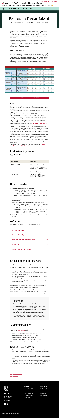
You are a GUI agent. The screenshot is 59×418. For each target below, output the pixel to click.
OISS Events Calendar (28, 397)
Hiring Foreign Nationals (16, 374)
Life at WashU (44, 1)
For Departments (36, 5)
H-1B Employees (43, 395)
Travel (23, 5)
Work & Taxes (29, 5)
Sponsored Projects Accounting (40, 123)
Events (55, 1)
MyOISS (50, 5)
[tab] (29, 230)
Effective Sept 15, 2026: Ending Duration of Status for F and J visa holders (20, 8)
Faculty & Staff (43, 388)
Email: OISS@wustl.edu (29, 391)
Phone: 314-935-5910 (28, 388)
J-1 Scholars (42, 397)
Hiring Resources (14, 376)
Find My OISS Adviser (28, 393)
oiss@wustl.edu (21, 330)
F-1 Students (43, 393)
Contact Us (50, 1)
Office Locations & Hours (29, 395)
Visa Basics (18, 5)
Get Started (4, 5)
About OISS (43, 5)
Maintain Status (12, 5)
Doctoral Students (44, 391)
